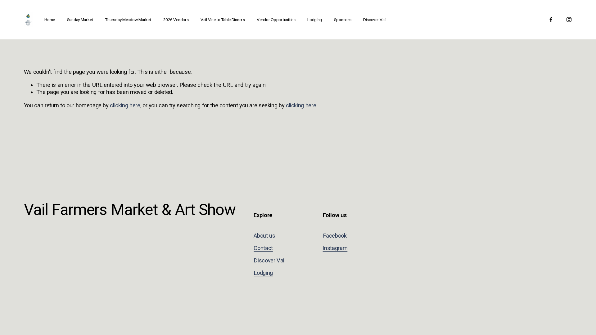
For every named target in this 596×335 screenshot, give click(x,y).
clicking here (125, 105)
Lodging (314, 19)
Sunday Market (80, 19)
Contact (263, 248)
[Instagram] (569, 19)
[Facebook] (551, 19)
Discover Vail (374, 19)
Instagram (335, 248)
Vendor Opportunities (276, 19)
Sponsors (342, 19)
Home (49, 19)
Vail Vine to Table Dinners (223, 19)
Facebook (335, 235)
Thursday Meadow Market (128, 19)
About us (264, 235)
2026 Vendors (176, 19)
